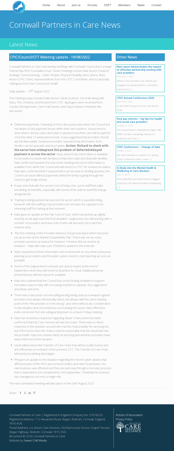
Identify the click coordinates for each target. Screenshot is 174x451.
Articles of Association (129, 415)
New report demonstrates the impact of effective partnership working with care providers (139, 69)
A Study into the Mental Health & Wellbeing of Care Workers (136, 169)
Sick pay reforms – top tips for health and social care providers (139, 120)
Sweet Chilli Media (35, 440)
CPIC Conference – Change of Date (138, 147)
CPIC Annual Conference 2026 (135, 98)
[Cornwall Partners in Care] (19, 7)
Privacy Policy (124, 419)
